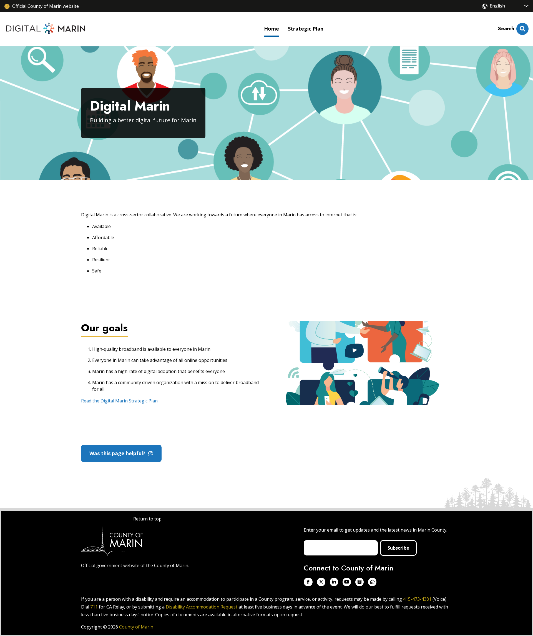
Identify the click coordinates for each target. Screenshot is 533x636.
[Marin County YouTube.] (347, 582)
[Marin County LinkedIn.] (334, 582)
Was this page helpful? (118, 453)
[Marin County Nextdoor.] (372, 582)
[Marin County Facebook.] (308, 582)
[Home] (45, 29)
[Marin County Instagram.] (359, 582)
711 (94, 607)
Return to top (147, 519)
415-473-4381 (417, 599)
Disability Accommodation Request (201, 607)
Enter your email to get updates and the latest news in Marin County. (375, 530)
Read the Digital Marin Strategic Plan (119, 401)
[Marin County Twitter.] (321, 582)
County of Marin (136, 627)
